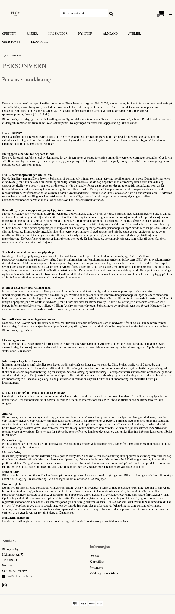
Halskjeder (57, 33)
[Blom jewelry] (29, 13)
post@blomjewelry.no (20, 576)
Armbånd (110, 33)
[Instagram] (4, 585)
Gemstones (11, 41)
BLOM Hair (39, 41)
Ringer (32, 33)
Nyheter (85, 33)
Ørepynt (9, 33)
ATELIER (134, 33)
